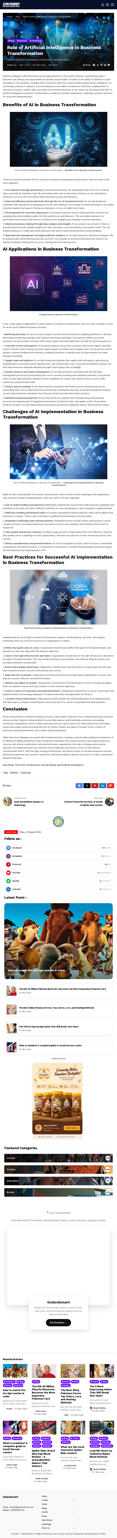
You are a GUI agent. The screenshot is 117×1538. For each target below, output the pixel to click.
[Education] (58, 1181)
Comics (45, 1500)
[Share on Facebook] (94, 65)
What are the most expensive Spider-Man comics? (72, 1449)
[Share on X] (98, 65)
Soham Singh (11, 1465)
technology (26, 773)
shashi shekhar (99, 1408)
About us (46, 1528)
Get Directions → (58, 1322)
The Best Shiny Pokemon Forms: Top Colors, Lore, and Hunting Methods (56, 1008)
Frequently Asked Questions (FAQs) (90, 1534)
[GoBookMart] (11, 4)
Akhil (66, 1415)
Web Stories (47, 1520)
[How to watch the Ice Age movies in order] (58, 941)
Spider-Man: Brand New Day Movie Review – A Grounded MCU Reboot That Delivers (43, 1458)
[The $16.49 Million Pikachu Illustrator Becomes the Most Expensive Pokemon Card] (12, 991)
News (44, 1516)
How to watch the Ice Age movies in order (36, 970)
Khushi (9, 1409)
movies (45, 1512)
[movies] (58, 1158)
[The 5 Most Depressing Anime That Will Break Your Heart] (12, 1028)
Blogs (44, 1508)
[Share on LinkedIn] (105, 65)
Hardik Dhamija (41, 1478)
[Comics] (58, 1169)
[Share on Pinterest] (101, 65)
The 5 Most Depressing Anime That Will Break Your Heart (49, 1026)
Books (44, 1504)
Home (9, 16)
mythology (46, 1524)
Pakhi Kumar (40, 1411)
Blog (18, 16)
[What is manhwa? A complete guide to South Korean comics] (12, 1047)
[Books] (58, 1192)
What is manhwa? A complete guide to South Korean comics (50, 1045)
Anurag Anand (70, 1465)
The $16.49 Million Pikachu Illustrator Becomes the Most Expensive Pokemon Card (62, 989)
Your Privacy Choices (63, 1534)
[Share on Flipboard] (109, 65)
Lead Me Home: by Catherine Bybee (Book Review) (101, 1453)
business (14, 773)
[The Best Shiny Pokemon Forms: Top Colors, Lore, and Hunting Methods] (12, 1010)
